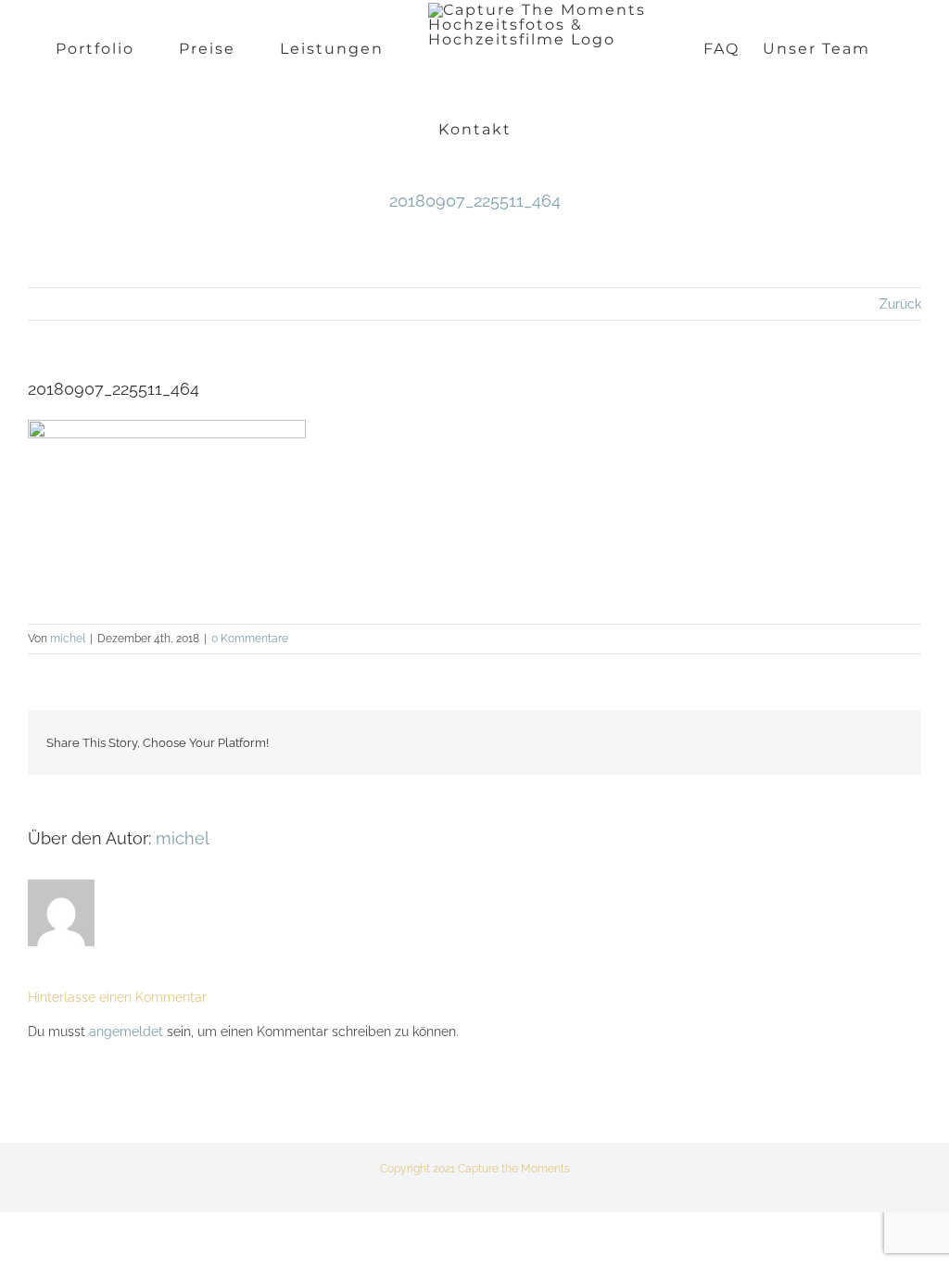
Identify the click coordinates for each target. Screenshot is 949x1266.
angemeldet (126, 1031)
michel (67, 638)
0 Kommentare (249, 638)
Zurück (900, 304)
